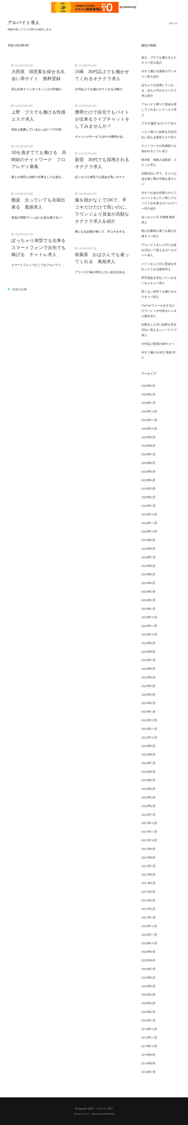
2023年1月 (148, 711)
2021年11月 (149, 831)
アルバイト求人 (23, 22)
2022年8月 (148, 754)
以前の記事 (19, 289)
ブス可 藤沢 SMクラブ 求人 (158, 123)
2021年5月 (148, 883)
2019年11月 (149, 1037)
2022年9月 (148, 746)
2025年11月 (149, 420)
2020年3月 (148, 1003)
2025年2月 (148, 497)
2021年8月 (148, 857)
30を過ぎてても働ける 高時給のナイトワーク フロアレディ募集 (38, 159)
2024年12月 (149, 514)
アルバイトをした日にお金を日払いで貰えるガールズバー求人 (159, 250)
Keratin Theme (81, 1114)
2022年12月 (149, 720)
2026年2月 (148, 394)
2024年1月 (148, 608)
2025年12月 (149, 411)
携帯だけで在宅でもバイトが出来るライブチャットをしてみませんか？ (102, 119)
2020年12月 (149, 926)
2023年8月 (148, 651)
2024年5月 (148, 574)
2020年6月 (148, 977)
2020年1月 (148, 1020)
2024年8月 (148, 548)
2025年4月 (148, 480)
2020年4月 (148, 994)
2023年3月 (148, 694)
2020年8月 (148, 960)
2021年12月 (149, 823)
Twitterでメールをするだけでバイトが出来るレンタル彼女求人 (159, 311)
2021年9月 (148, 849)
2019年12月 (149, 1029)
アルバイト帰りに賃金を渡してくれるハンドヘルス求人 (159, 109)
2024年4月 (148, 583)
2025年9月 (148, 437)
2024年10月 (149, 531)
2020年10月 (149, 943)
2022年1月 (148, 814)
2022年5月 (148, 780)
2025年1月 (148, 505)
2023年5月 (148, 677)
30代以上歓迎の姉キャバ (157, 343)
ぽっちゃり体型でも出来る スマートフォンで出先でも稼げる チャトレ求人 (40, 247)
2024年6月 (148, 566)
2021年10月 (149, 840)
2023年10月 (149, 634)
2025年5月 (148, 471)
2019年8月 (148, 1063)
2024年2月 (148, 600)
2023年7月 (148, 660)
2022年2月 (148, 806)
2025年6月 (148, 463)
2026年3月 (148, 385)
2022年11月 (149, 728)
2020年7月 (148, 969)
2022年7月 (148, 763)
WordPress (109, 1114)
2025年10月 (149, 428)
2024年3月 (148, 591)
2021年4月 (148, 891)
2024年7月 (148, 557)
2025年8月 (148, 445)
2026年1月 (148, 402)
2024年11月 (149, 523)
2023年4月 (148, 686)
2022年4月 (148, 788)
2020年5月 (148, 986)
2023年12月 (149, 617)
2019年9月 (148, 1054)
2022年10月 (149, 737)
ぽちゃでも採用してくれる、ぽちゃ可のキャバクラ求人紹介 (159, 90)
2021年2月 (148, 908)
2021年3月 (148, 900)
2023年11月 (149, 625)
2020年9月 (148, 951)
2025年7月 (148, 454)
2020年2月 (148, 1011)
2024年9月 (148, 540)
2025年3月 (148, 488)
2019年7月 (148, 1072)
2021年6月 (148, 874)
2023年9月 (148, 643)
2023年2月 (148, 703)
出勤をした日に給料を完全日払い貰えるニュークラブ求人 (159, 330)
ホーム (173, 23)
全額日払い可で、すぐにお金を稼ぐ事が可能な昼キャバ (159, 179)
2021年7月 (148, 866)
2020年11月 (149, 934)
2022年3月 (148, 797)
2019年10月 (149, 1046)
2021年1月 (148, 917)
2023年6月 (148, 668)
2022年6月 (148, 771)
